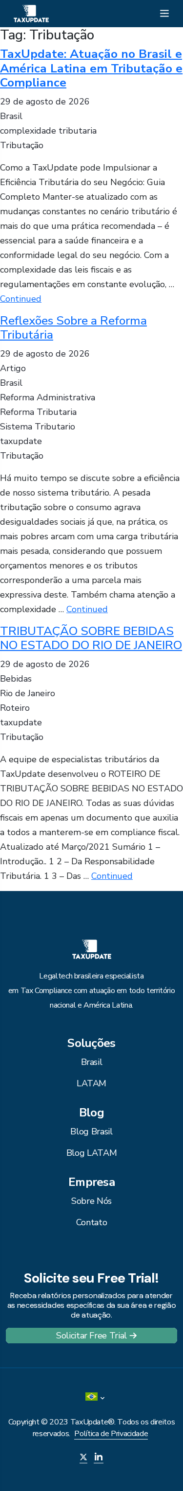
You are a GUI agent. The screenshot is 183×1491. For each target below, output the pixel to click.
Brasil (91, 1062)
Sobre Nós (91, 1201)
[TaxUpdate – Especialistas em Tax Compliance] (31, 12)
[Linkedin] (98, 1457)
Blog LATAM (91, 1153)
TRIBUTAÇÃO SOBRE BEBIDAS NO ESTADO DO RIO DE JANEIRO (91, 638)
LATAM (91, 1083)
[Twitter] (83, 1457)
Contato (91, 1222)
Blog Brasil (91, 1131)
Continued (20, 299)
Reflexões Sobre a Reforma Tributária (73, 327)
